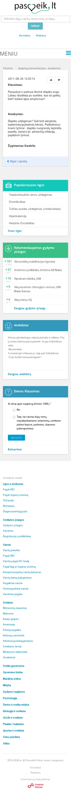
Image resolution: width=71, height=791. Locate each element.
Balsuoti (16, 437)
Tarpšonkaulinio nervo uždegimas (30, 194)
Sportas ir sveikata (13, 730)
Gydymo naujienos (14, 691)
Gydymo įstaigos (13, 525)
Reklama (41, 35)
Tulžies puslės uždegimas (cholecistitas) (35, 209)
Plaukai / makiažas (13, 724)
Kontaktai (24, 35)
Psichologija (10, 698)
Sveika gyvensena (13, 666)
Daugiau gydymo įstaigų (29, 308)
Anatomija (9, 624)
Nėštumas (9, 506)
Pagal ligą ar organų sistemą (19, 566)
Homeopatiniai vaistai (15, 588)
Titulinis (8, 68)
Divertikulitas (17, 202)
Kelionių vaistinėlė (13, 635)
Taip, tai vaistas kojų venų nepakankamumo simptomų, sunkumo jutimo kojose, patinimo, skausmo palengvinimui (39, 422)
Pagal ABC (9, 489)
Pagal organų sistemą (15, 495)
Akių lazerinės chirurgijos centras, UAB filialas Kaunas (37, 289)
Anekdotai (9, 657)
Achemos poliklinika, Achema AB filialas (38, 270)
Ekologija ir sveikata (14, 711)
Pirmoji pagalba (12, 630)
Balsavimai (15, 449)
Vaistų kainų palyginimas (17, 577)
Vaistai (7, 544)
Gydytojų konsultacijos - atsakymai (39, 68)
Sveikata (8, 602)
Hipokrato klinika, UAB (27, 279)
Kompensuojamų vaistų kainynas (22, 572)
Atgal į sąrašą (18, 161)
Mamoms (8, 613)
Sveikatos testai (12, 646)
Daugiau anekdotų (19, 374)
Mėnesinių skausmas (15, 608)
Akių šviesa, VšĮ (23, 300)
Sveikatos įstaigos (13, 520)
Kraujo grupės (11, 619)
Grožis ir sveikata (13, 717)
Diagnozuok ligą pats (15, 511)
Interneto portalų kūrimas (35, 779)
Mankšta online (12, 679)
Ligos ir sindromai (13, 484)
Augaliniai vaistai (12, 583)
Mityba (7, 685)
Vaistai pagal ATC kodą (16, 561)
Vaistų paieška (11, 550)
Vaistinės (8, 531)
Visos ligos (15, 231)
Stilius (6, 743)
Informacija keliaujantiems (18, 641)
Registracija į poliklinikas (17, 536)
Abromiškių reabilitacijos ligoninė (34, 261)
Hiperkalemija (17, 216)
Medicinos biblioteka (15, 652)
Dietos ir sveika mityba (16, 704)
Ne (18, 409)
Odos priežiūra (11, 737)
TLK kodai (8, 500)
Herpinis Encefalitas (22, 223)
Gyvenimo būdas (13, 672)
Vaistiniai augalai (12, 594)
